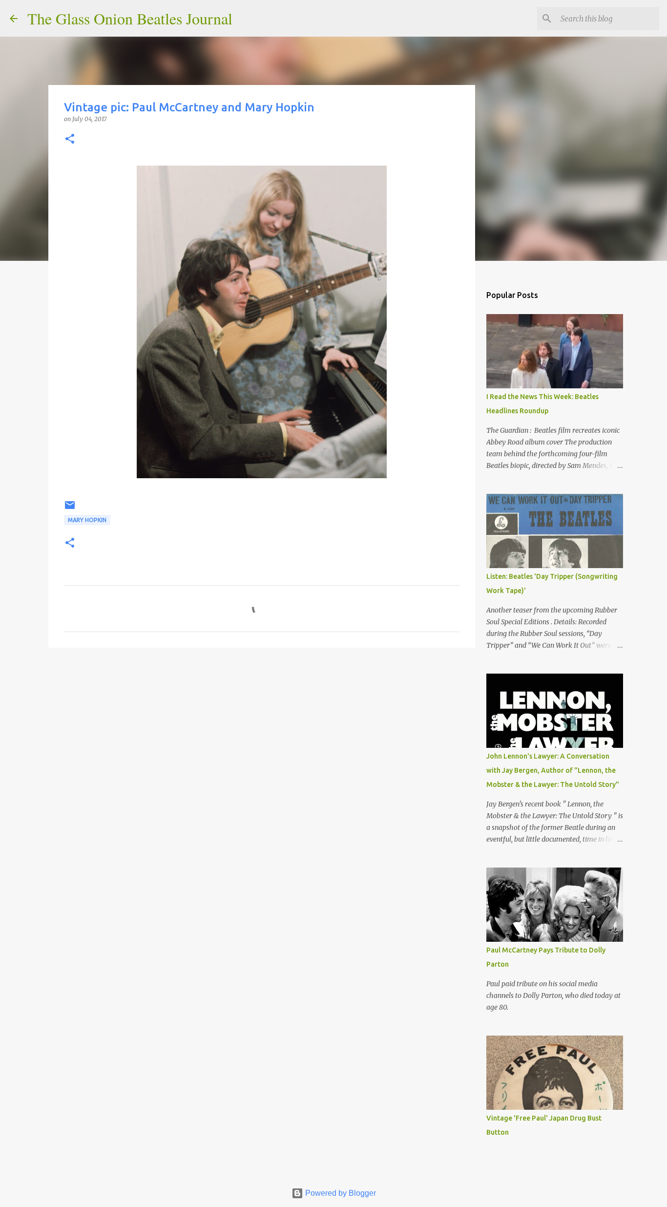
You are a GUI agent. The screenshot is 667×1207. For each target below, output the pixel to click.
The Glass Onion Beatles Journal (129, 18)
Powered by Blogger (339, 1193)
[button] (70, 139)
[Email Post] (70, 509)
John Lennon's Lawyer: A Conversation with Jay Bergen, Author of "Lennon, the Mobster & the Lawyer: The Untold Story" (552, 770)
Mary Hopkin (87, 520)
